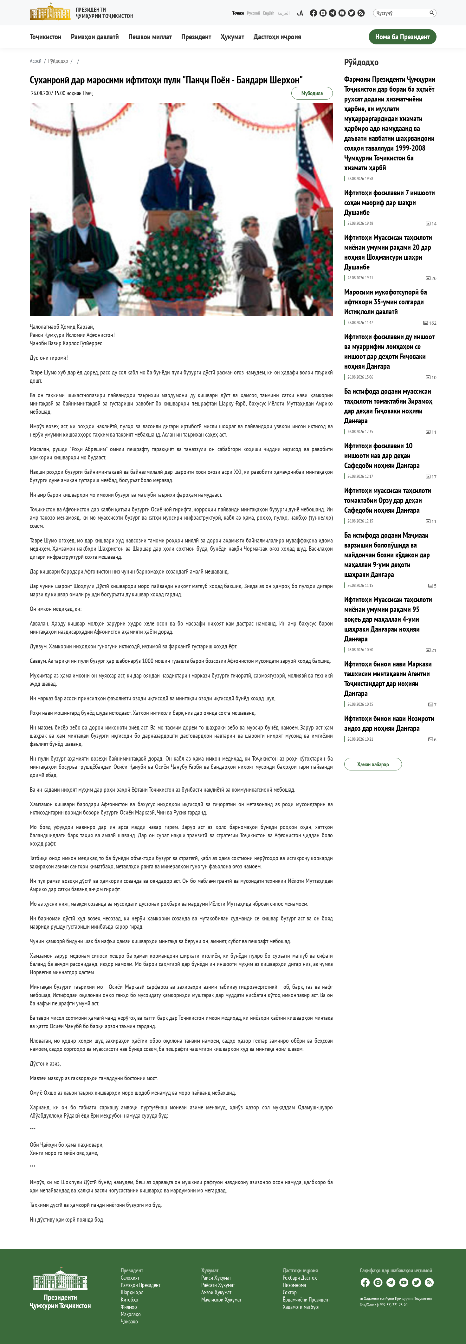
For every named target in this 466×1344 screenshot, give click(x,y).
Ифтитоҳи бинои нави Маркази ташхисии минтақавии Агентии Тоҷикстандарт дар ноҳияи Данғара (388, 678)
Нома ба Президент (402, 37)
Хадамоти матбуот (301, 1306)
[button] (84, 12)
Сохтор (290, 1292)
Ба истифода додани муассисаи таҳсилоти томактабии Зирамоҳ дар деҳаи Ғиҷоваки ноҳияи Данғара (388, 405)
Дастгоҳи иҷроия (277, 37)
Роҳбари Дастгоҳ (300, 1277)
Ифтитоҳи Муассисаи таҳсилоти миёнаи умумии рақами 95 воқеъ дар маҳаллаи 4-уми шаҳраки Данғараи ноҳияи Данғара (388, 619)
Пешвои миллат (150, 37)
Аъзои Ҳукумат (216, 1292)
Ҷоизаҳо (129, 1321)
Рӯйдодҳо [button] (58, 61)
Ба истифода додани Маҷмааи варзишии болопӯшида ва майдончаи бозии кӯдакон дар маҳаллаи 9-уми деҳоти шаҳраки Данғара (387, 554)
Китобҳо (129, 1299)
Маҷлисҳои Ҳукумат (221, 1299)
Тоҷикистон (45, 37)
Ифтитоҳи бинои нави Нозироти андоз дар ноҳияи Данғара (389, 723)
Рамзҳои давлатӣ (95, 37)
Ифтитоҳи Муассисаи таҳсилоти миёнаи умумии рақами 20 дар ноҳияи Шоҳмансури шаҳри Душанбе (388, 252)
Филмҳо (129, 1306)
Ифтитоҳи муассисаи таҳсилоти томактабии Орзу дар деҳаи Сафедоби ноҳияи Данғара (387, 500)
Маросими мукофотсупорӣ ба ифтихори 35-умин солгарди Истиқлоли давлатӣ (385, 301)
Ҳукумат (232, 37)
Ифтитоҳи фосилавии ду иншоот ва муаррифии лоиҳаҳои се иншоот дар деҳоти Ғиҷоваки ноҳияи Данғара (389, 351)
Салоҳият (130, 1277)
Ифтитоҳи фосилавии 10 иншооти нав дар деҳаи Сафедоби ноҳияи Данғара (382, 455)
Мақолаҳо (131, 1314)
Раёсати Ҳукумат (218, 1285)
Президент (196, 37)
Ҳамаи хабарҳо (373, 764)
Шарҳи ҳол (132, 1292)
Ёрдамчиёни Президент (306, 1299)
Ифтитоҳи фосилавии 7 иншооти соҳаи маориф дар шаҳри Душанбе (389, 202)
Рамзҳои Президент (140, 1285)
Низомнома (294, 1285)
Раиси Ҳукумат (216, 1277)
